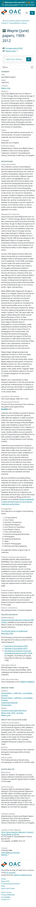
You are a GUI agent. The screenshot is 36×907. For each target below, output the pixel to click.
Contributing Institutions (10, 884)
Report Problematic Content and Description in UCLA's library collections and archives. (17, 501)
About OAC (5, 881)
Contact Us (5, 899)
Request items (10, 51)
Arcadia (4, 409)
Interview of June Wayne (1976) (16, 646)
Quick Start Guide (8, 888)
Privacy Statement (8, 895)
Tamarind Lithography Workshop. (14, 710)
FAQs (3, 886)
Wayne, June (5, 88)
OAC (11, 12)
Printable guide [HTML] (14, 48)
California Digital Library (23, 875)
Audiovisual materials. (9, 703)
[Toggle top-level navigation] (26, 12)
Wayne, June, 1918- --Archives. (12, 713)
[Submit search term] (28, 59)
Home (3, 879)
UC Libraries (10, 872)
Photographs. (6, 705)
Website (4, 855)
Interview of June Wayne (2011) (16, 648)
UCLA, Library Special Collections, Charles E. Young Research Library (17, 833)
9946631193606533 (27, 682)
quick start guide (11, 5)
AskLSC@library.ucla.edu (10, 852)
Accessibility (5, 897)
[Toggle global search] (32, 12)
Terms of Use (6, 892)
